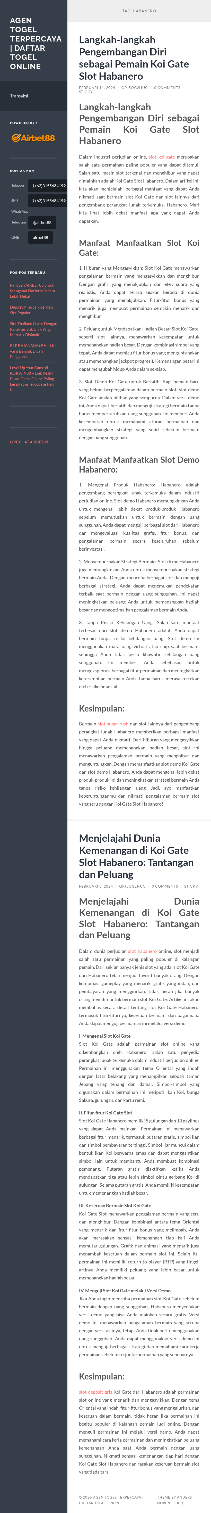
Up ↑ (179, 1503)
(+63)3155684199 (49, 185)
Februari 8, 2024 (96, 886)
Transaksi (19, 95)
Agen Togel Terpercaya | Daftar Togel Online (35, 43)
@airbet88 (42, 222)
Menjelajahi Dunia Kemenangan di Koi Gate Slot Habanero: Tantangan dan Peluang (136, 856)
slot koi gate (162, 157)
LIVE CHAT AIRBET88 (29, 442)
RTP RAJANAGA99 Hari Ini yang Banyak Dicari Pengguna (33, 351)
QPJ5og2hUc (134, 88)
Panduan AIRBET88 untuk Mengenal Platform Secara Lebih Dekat (32, 291)
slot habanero (142, 951)
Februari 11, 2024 (97, 88)
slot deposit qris (95, 1392)
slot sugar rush (113, 723)
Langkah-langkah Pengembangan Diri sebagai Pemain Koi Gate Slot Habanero (134, 57)
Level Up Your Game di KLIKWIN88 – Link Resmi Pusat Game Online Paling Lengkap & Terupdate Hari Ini (32, 378)
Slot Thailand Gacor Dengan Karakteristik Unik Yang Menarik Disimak (33, 329)
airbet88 (40, 237)
